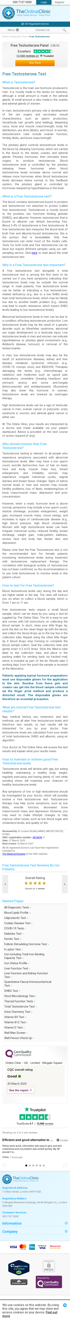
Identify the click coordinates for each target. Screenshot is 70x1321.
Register (59, 2)
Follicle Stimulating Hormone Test (26, 944)
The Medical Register (13, 854)
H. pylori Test (13, 949)
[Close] (65, 1305)
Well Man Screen (16, 1033)
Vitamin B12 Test (16, 1022)
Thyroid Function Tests (19, 1001)
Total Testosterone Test (20, 1006)
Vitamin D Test (14, 1027)
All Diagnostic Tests (17, 907)
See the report (18, 1090)
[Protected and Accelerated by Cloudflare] (19, 1284)
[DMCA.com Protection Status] (49, 1271)
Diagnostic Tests (19, 36)
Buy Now (35, 63)
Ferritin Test (12, 939)
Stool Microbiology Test (20, 996)
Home (5, 36)
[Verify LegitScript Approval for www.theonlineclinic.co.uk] (19, 1274)
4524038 (37, 837)
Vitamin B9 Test (15, 1017)
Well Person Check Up (19, 1038)
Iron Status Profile (16, 963)
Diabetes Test (14, 933)
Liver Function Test (17, 968)
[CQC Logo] (18, 1056)
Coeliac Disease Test (18, 923)
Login (44, 2)
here (34, 253)
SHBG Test (12, 991)
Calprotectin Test (16, 918)
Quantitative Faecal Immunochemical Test (27, 983)
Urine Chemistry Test (18, 1012)
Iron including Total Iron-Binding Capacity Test (24, 956)
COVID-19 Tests (15, 928)
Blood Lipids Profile (17, 912)
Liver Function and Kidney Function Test (26, 975)
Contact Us (43, 30)
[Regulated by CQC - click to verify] (49, 1287)
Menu (11, 30)
